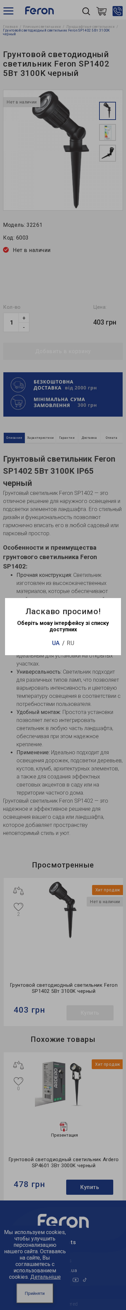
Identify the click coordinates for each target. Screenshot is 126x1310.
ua (56, 642)
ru (70, 642)
